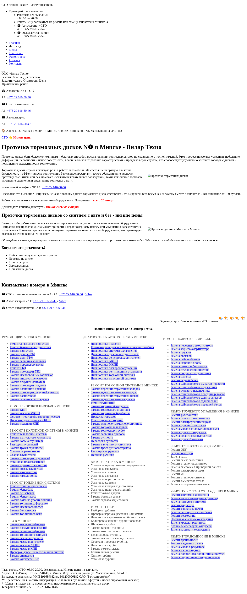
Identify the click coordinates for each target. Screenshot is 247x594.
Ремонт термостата (183, 515)
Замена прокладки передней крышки (34, 392)
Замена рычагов (181, 355)
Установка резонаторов (25, 451)
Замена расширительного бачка (191, 512)
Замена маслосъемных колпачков (31, 375)
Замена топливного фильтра (28, 534)
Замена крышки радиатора (188, 522)
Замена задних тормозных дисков (113, 399)
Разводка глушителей (24, 444)
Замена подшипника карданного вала (195, 557)
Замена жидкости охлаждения (190, 529)
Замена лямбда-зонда (23, 475)
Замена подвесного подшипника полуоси (198, 553)
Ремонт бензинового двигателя (30, 347)
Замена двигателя (21, 350)
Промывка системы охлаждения (192, 519)
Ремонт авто (17, 56)
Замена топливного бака (26, 513)
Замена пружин (181, 352)
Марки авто (106, 569)
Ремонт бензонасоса (23, 496)
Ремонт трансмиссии (184, 540)
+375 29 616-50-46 (19, 97)
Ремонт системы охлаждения (190, 494)
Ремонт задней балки (184, 380)
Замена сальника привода (108, 434)
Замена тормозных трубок (108, 430)
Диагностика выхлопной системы (113, 378)
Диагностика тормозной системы (113, 375)
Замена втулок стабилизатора (190, 369)
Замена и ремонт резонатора (28, 465)
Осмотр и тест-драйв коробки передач (35, 416)
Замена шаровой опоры (186, 362)
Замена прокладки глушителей (30, 458)
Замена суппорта (102, 437)
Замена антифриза (22, 555)
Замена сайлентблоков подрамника (194, 387)
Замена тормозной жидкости (110, 406)
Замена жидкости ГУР (24, 559)
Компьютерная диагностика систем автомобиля (122, 347)
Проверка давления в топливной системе (37, 552)
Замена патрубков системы (188, 501)
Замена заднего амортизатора (190, 349)
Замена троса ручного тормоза (111, 448)
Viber (88, 294)
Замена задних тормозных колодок (114, 392)
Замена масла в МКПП (25, 413)
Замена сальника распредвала (29, 399)
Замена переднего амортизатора (192, 345)
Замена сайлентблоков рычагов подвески (198, 383)
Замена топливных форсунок (29, 503)
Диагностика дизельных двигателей (115, 354)
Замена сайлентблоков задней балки (194, 401)
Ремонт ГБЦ (18, 368)
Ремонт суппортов (103, 402)
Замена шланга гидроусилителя (191, 435)
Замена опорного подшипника (191, 373)
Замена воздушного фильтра (28, 527)
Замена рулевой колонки (187, 439)
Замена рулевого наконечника (190, 390)
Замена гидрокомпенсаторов (28, 378)
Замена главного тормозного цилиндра (116, 423)
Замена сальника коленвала (28, 361)
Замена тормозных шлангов (109, 427)
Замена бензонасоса (23, 510)
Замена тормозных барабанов (110, 413)
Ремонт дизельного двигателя (29, 343)
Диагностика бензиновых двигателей (115, 357)
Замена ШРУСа (181, 376)
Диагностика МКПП (104, 364)
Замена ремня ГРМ (22, 354)
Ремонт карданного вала (187, 543)
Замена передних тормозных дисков (115, 395)
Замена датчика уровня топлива (31, 500)
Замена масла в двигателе (27, 541)
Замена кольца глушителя (26, 441)
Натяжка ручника (102, 454)
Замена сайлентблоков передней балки (196, 404)
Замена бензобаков (22, 493)
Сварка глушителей (23, 454)
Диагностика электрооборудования (114, 368)
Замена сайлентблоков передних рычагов (198, 394)
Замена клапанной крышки (28, 388)
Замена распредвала (23, 395)
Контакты (15, 63)
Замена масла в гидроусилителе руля (195, 428)
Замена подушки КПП (24, 423)
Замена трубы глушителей (27, 448)
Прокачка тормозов (103, 416)
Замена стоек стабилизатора (189, 366)
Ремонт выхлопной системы (28, 434)
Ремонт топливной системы (28, 486)
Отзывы (14, 60)
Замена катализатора (23, 472)
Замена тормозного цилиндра (110, 409)
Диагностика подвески (106, 343)
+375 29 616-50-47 (19, 124)
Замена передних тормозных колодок (115, 388)
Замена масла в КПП (23, 548)
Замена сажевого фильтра (26, 538)
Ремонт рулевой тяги (184, 415)
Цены (13, 49)
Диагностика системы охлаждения (114, 350)
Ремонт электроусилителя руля (191, 421)
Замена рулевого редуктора (188, 432)
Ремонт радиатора (182, 505)
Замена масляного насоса (26, 507)
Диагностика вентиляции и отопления (116, 371)
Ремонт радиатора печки (187, 508)
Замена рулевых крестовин (188, 425)
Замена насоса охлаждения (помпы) (194, 498)
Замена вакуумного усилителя (111, 444)
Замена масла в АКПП (25, 545)
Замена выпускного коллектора (30, 437)
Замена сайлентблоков (185, 359)
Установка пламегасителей (27, 461)
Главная (14, 42)
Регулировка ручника (105, 451)
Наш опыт (16, 53)
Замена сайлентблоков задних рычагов (196, 397)
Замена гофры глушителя (26, 468)
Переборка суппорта (104, 441)
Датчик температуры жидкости (191, 526)
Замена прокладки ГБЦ (25, 371)
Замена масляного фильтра (27, 524)
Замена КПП (18, 409)
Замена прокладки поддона (28, 385)
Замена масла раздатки (185, 550)
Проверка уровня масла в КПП (30, 420)
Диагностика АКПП (104, 361)
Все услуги (119, 576)
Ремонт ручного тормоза (107, 420)
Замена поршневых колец (27, 364)
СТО (5, 137)
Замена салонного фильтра (27, 531)
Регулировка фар (182, 453)
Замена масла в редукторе (188, 546)
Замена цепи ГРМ (21, 357)
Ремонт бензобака (21, 489)
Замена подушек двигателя (27, 382)
